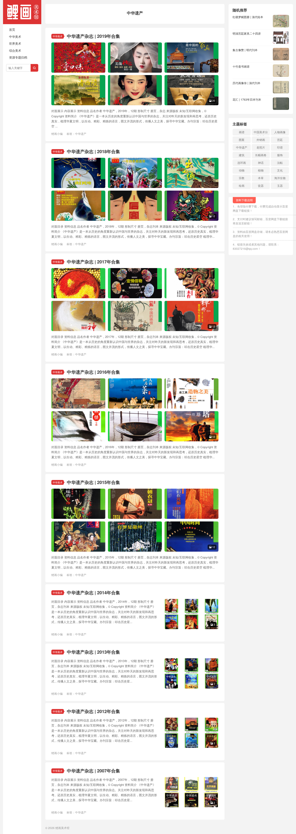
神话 (261, 163)
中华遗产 (80, 134)
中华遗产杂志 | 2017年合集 (93, 261)
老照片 (261, 147)
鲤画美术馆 (22, 12)
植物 (261, 170)
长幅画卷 (260, 155)
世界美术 (15, 43)
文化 (280, 170)
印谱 (280, 147)
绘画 (241, 186)
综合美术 (15, 50)
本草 (261, 178)
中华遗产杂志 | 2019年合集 (93, 36)
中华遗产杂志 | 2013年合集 (93, 652)
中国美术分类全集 (261, 132)
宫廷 (280, 140)
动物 (241, 170)
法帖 (280, 163)
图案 (241, 140)
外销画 (261, 140)
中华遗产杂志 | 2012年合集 (93, 711)
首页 (12, 29)
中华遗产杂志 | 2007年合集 (93, 770)
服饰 (280, 155)
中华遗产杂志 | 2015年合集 (93, 482)
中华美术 (15, 36)
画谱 (241, 132)
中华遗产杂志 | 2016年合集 (93, 372)
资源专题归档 (18, 57)
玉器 (280, 186)
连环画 (241, 163)
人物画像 (280, 132)
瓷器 (261, 186)
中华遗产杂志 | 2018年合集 (93, 151)
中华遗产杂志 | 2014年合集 (93, 592)
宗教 (241, 178)
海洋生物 (280, 178)
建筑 (241, 155)
